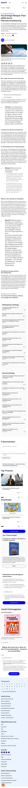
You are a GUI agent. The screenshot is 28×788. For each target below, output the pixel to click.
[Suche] (22, 2)
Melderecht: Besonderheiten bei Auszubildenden (10, 393)
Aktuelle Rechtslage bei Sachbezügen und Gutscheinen (12, 345)
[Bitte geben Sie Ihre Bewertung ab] (9, 35)
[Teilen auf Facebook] (7, 63)
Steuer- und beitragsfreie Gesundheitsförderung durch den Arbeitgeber (14, 411)
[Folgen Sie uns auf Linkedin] (2, 752)
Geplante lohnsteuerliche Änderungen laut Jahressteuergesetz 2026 (13, 376)
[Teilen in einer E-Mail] (2, 63)
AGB (20, 661)
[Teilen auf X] (4, 63)
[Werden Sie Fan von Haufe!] (9, 752)
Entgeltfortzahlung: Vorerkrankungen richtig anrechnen (12, 382)
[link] (3, 7)
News (2, 33)
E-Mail (2, 655)
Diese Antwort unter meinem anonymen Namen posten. (14, 454)
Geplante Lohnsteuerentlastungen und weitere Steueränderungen (13, 424)
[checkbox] (2, 453)
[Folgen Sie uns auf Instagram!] (6, 752)
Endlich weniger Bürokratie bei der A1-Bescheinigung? (11, 417)
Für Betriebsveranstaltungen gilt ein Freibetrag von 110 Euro (13, 363)
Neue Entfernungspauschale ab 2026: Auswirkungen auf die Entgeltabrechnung (13, 320)
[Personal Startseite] (4, 2)
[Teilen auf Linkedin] (11, 63)
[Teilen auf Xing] (9, 63)
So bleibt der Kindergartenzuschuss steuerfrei (13, 388)
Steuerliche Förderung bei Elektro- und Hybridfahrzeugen (11, 338)
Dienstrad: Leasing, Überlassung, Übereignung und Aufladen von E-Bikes (13, 357)
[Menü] (10, 2)
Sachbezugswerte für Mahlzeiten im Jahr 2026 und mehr (13, 332)
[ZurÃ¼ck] (19, 497)
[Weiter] (22, 497)
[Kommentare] (13, 35)
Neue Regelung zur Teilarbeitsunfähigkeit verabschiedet (12, 351)
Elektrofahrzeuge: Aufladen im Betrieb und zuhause (12, 314)
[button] (6, 457)
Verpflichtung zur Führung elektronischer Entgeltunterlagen (12, 405)
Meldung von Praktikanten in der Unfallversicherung (10, 430)
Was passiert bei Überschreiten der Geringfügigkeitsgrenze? (10, 326)
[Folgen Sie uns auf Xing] (4, 752)
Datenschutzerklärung (7, 663)
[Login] (25, 2)
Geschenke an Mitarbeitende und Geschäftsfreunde (10, 308)
